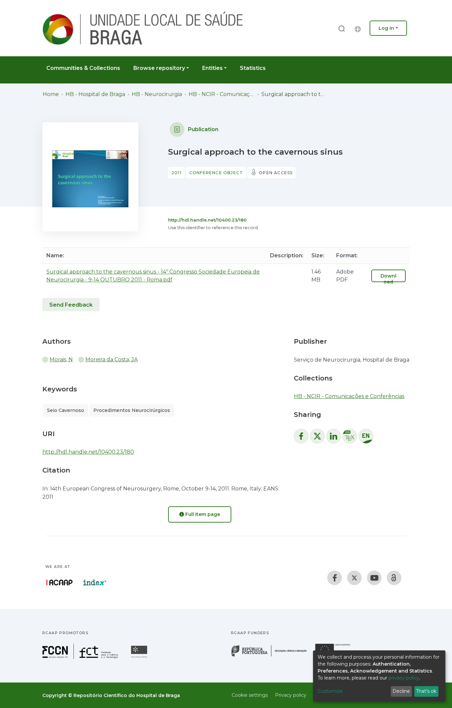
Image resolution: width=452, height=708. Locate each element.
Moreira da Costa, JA (111, 359)
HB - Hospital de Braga (95, 94)
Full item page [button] (202, 514)
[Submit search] (341, 28)
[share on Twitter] (317, 436)
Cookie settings (250, 695)
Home (51, 94)
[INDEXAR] (95, 582)
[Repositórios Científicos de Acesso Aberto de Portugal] (59, 582)
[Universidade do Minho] (140, 657)
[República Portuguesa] (272, 656)
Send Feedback (71, 305)
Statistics (253, 68)
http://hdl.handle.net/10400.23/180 (207, 220)
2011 (176, 172)
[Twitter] (354, 578)
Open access (276, 172)
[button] (359, 28)
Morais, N (61, 359)
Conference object (216, 172)
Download (388, 279)
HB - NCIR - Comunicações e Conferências (222, 94)
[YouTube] (374, 578)
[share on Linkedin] (333, 436)
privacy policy (403, 678)
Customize (330, 691)
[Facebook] (334, 578)
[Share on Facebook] (301, 436)
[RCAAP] (394, 578)
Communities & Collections (83, 68)
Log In (386, 28)
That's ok (426, 691)
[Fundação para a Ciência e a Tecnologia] (81, 657)
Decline (401, 691)
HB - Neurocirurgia (157, 94)
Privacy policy (290, 695)
